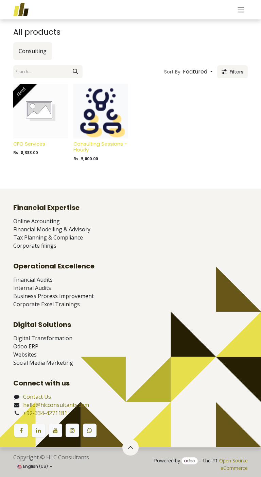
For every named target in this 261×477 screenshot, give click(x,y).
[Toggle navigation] (241, 10)
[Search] (75, 71)
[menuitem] (32, 51)
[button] (188, 71)
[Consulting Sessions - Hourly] (100, 111)
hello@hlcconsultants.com (56, 405)
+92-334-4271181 (45, 413)
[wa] (90, 430)
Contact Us (37, 396)
